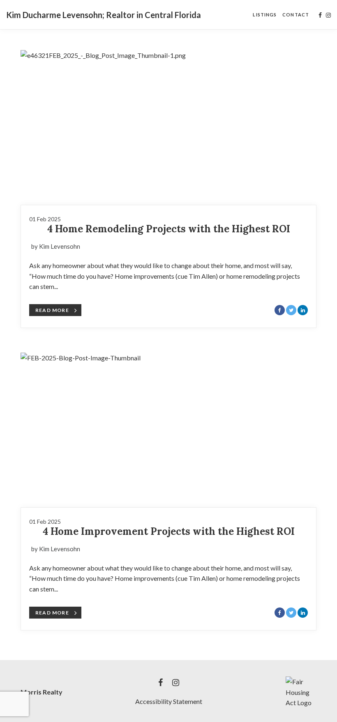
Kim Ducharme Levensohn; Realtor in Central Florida (103, 15)
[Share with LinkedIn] (303, 310)
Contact (295, 14)
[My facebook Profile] (320, 15)
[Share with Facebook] (280, 310)
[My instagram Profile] (328, 15)
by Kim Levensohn (55, 246)
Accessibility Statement (168, 701)
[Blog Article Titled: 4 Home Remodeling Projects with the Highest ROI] (168, 127)
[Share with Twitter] (291, 310)
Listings (265, 14)
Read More (52, 310)
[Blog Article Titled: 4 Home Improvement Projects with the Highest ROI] (168, 430)
